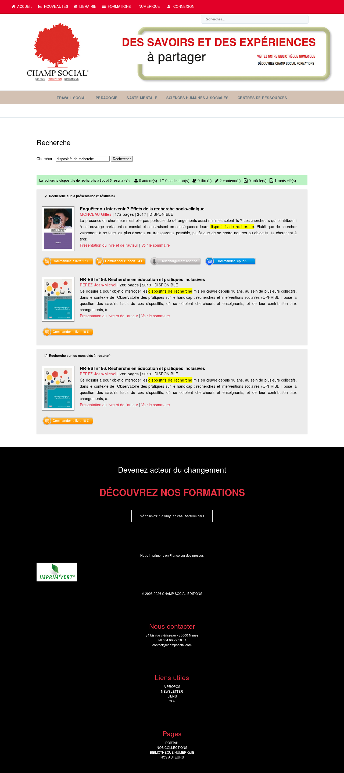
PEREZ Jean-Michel (98, 284)
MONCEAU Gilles (95, 214)
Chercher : (46, 158)
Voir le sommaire (155, 245)
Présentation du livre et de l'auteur (109, 245)
